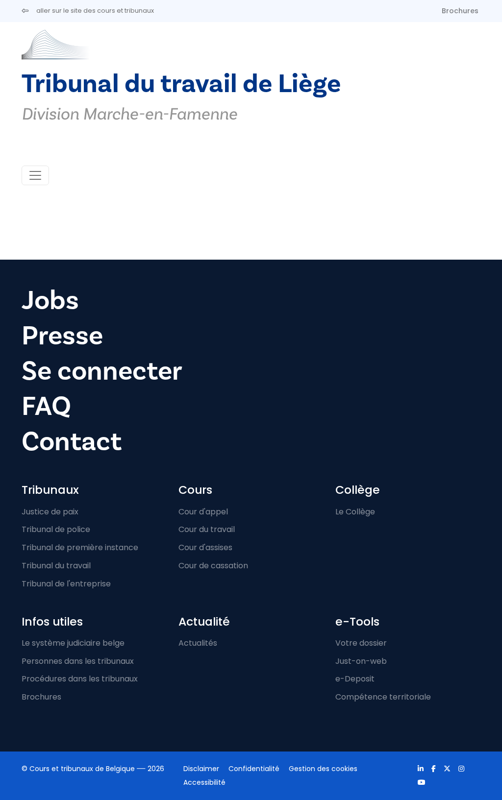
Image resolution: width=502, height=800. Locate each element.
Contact (72, 441)
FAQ (46, 406)
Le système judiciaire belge (73, 643)
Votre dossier (361, 643)
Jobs (50, 300)
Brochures (460, 11)
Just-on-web (361, 661)
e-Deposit (355, 678)
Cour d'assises (205, 547)
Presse (62, 335)
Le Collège (355, 511)
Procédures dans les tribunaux (80, 678)
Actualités (197, 643)
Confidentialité (253, 769)
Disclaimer (201, 769)
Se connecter (102, 371)
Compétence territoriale (383, 697)
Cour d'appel (203, 511)
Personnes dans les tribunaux (78, 661)
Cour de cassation (213, 565)
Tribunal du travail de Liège (181, 84)
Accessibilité (204, 782)
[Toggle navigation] (35, 175)
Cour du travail (206, 529)
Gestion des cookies (323, 769)
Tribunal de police (56, 529)
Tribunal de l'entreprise (66, 583)
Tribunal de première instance (80, 547)
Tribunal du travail (56, 565)
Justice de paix (50, 511)
